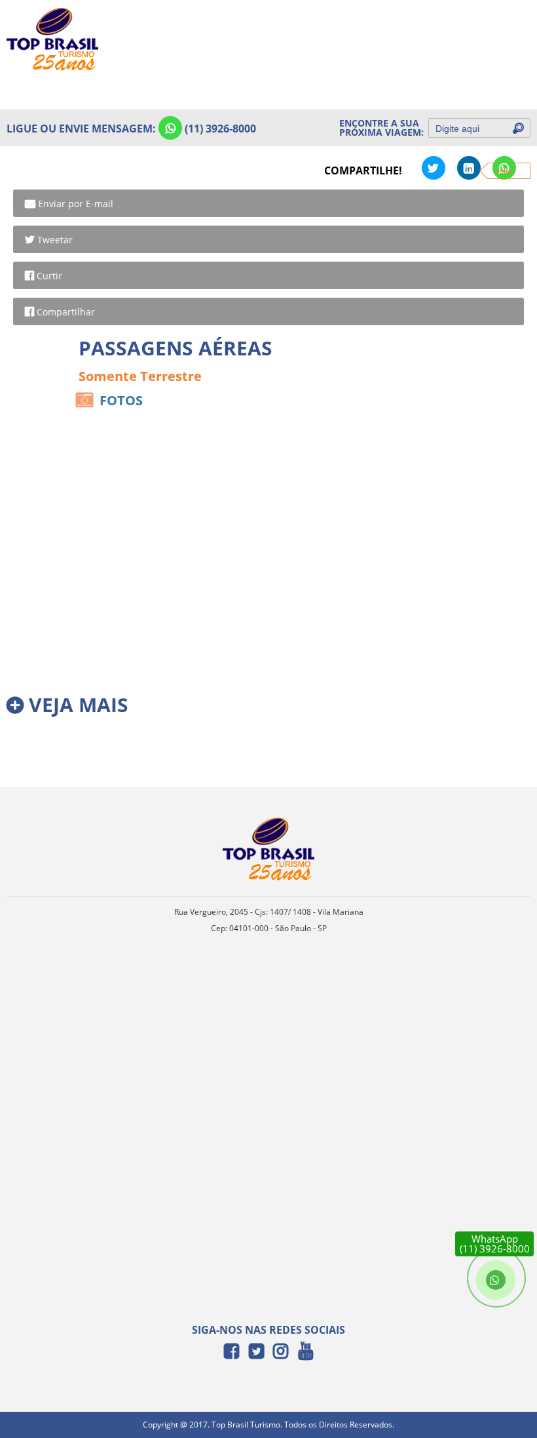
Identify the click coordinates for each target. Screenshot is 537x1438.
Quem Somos (492, 56)
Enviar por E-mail (75, 203)
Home (508, 27)
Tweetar (55, 239)
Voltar (505, 170)
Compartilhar (66, 312)
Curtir (49, 276)
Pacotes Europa (487, 85)
